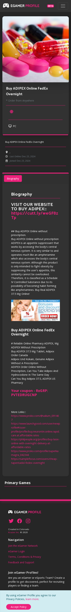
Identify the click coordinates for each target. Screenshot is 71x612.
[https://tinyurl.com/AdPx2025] (11, 111)
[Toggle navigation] (63, 6)
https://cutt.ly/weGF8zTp (34, 215)
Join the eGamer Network (23, 545)
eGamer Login (16, 551)
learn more (32, 599)
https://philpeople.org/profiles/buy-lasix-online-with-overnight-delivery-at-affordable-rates (35, 443)
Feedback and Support (21, 562)
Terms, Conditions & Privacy (24, 556)
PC (14, 126)
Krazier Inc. (13, 532)
